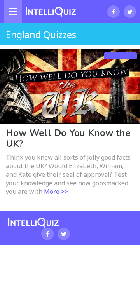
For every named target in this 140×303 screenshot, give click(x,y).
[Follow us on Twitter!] (130, 11)
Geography (120, 56)
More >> (56, 191)
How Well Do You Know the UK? (68, 138)
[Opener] (13, 11)
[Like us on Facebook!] (113, 11)
